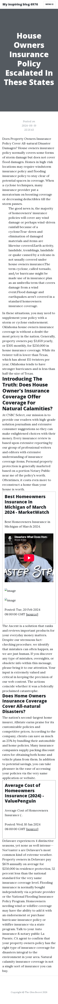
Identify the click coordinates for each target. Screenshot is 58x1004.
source (32, 614)
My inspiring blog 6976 (20, 4)
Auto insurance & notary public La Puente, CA (23, 933)
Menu (48, 4)
